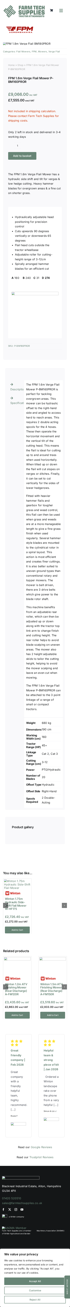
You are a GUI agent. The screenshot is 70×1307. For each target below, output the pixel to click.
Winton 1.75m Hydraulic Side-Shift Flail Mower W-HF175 (16, 904)
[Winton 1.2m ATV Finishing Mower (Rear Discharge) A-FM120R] (17, 958)
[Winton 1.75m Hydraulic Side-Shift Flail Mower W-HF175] (17, 881)
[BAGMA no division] (14, 1228)
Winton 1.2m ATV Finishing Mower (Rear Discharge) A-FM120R (16, 989)
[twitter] (9, 1209)
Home (11, 65)
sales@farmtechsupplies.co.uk (22, 1203)
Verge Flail (54, 51)
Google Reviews (41, 1147)
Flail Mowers (23, 51)
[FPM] (20, 24)
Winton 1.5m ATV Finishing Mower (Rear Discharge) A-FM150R (51, 989)
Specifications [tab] (15, 403)
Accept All (35, 1281)
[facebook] (3, 1209)
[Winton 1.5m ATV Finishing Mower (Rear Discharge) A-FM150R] (52, 958)
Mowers (42, 51)
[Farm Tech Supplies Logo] (24, 6)
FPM (34, 51)
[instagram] (15, 1209)
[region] (35, 1278)
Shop (20, 65)
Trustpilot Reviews (41, 1157)
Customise (35, 1290)
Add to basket (22, 155)
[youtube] (22, 1209)
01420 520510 (11, 1198)
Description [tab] (15, 389)
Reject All (35, 1299)
